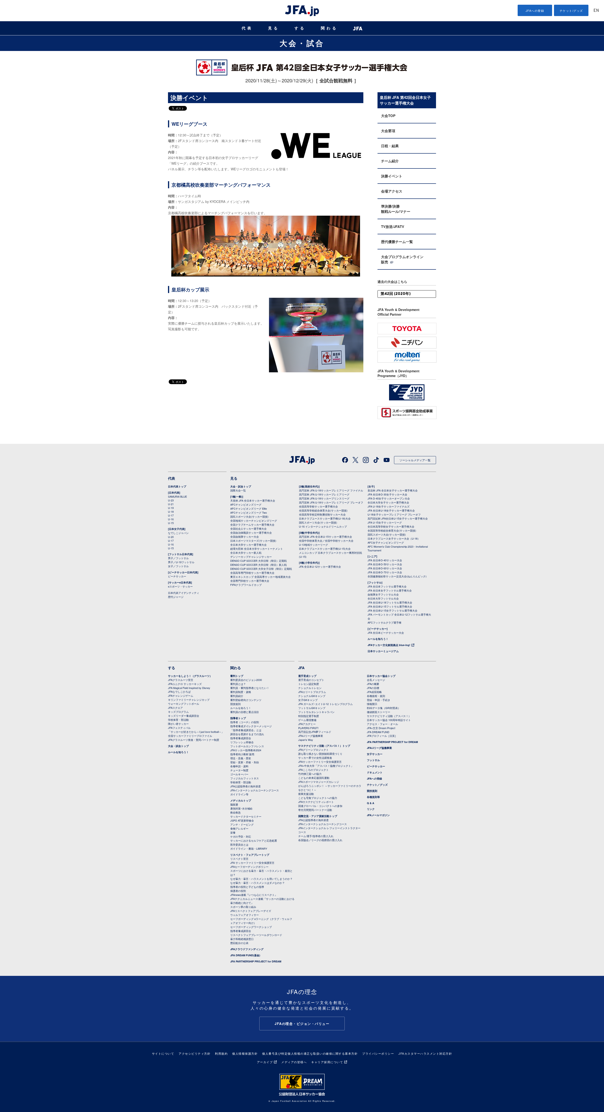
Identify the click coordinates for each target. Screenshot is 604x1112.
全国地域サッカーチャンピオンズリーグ (253, 520)
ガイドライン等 (239, 794)
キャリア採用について (327, 1062)
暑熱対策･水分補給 (241, 808)
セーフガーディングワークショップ (251, 927)
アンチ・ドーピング (242, 824)
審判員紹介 (236, 696)
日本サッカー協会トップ (381, 676)
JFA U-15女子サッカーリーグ (385, 522)
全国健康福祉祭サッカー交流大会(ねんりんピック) (397, 576)
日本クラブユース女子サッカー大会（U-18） (394, 538)
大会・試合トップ (240, 486)
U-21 (171, 504)
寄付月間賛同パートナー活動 (315, 810)
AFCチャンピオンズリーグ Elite (248, 508)
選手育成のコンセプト (311, 680)
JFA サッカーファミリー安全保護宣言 (252, 862)
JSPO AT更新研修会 (242, 820)
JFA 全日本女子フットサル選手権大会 (390, 590)
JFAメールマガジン (378, 815)
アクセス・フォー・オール (382, 724)
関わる (329, 28)
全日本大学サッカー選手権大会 (248, 544)
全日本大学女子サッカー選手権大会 (388, 502)
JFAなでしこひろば (179, 691)
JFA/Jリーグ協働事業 (310, 736)
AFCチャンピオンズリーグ (245, 504)
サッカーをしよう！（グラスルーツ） (190, 676)
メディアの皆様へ (294, 1062)
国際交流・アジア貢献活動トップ (317, 816)
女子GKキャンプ (308, 700)
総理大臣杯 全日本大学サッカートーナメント (256, 548)
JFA (301, 667)
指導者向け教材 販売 (242, 754)
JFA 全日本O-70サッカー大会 (385, 572)
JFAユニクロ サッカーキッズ (185, 684)
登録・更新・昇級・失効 (244, 762)
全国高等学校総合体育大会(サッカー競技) (323, 510)
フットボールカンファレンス (247, 746)
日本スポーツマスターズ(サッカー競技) (253, 540)
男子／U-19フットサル (181, 562)
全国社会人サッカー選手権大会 (248, 528)
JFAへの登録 (535, 10)
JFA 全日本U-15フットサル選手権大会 (390, 606)
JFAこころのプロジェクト (313, 770)
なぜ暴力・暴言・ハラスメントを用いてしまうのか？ (261, 879)
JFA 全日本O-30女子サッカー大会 (387, 494)
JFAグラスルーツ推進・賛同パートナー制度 (193, 740)
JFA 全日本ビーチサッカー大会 (386, 632)
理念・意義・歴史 (240, 758)
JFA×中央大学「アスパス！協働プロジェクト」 (325, 766)
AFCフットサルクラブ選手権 (384, 622)
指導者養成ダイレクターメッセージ (251, 726)
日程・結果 (390, 145)
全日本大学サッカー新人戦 (245, 552)
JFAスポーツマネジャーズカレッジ (318, 782)
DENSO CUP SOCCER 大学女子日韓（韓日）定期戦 (261, 569)
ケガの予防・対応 (240, 836)
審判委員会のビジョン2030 (246, 680)
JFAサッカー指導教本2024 (245, 750)
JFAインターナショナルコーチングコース (254, 790)
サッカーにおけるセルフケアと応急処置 (253, 840)
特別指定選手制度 (308, 716)
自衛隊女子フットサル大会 (383, 594)
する (300, 28)
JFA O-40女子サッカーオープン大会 (389, 498)
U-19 (171, 508)
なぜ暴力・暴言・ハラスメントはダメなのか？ (257, 883)
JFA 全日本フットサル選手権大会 (387, 586)
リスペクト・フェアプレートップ (249, 854)
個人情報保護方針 (245, 1053)
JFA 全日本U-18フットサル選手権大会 (390, 602)
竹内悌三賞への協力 (310, 774)
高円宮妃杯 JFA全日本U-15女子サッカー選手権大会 (398, 518)
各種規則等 (373, 797)
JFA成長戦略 (374, 692)
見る (273, 28)
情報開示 (372, 704)
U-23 (171, 500)
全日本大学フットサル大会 (383, 598)
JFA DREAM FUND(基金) (245, 955)
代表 (247, 28)
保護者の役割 (238, 891)
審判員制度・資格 (240, 692)
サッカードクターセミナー (245, 816)
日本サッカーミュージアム (383, 651)
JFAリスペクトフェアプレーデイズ (250, 911)
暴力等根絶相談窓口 (242, 939)
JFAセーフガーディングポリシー (249, 867)
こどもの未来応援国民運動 (313, 778)
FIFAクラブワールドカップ (246, 585)
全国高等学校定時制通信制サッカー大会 (322, 514)
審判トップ (236, 676)
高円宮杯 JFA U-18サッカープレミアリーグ (324, 494)
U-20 (171, 537)
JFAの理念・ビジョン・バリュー (302, 1023)
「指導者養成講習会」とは (245, 730)
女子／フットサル (178, 566)
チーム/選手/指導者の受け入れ (315, 836)
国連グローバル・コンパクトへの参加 (320, 806)
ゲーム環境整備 (307, 720)
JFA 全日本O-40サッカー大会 (385, 560)
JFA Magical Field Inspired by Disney (189, 688)
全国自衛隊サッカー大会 (244, 536)
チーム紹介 (390, 161)
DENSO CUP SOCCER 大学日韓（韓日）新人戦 (258, 564)
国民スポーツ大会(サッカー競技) (249, 516)
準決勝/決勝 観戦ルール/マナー (395, 209)
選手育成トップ (307, 676)
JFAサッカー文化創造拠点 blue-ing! (389, 645)
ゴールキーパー (239, 774)
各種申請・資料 (239, 766)
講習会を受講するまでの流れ (247, 734)
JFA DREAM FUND (378, 732)
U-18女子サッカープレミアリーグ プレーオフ (394, 514)
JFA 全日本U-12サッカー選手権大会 (320, 566)
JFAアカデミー (307, 724)
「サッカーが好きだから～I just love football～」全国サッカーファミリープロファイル (196, 734)
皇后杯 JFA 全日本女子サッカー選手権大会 (393, 490)
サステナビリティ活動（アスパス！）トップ (324, 745)
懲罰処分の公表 (239, 943)
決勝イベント (391, 176)
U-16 (171, 519)
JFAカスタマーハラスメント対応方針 (425, 1053)
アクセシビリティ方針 (194, 1053)
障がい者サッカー (178, 724)
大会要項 (388, 130)
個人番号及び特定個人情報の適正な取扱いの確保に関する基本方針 (310, 1053)
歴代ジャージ (176, 597)
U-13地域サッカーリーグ (313, 544)
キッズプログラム (178, 711)
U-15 (171, 523)
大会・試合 (302, 43)
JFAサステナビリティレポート (316, 802)
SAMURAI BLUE (177, 496)
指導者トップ (238, 718)
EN (596, 10)
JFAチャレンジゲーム (180, 695)
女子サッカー (374, 754)
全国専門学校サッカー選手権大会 (249, 581)
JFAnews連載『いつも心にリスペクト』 (253, 895)
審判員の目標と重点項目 (244, 712)
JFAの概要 (373, 684)
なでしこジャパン (178, 533)
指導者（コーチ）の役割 (244, 722)
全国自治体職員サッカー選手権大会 (251, 532)
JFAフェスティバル (179, 728)
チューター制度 (239, 770)
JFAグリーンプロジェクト (313, 749)
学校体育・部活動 (178, 720)
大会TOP (388, 115)
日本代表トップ (177, 486)
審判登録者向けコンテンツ (245, 700)
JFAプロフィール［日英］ (382, 736)
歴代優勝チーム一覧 (397, 241)
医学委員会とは (239, 844)
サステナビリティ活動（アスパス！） (389, 716)
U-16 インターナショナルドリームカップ (323, 526)
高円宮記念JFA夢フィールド (314, 732)
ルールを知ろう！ (378, 639)
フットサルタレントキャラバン (316, 712)
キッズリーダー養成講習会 (183, 716)
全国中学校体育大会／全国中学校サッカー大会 (326, 540)
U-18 (171, 511)
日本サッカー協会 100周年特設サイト (389, 720)
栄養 (232, 832)
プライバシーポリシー (378, 1053)
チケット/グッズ (571, 10)
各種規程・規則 (376, 696)
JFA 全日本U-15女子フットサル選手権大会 (392, 610)
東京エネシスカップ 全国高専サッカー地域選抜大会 (260, 577)
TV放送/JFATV (392, 226)
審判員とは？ (238, 684)
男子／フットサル (178, 558)
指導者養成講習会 (240, 738)
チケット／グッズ (377, 784)
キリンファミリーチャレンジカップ (189, 699)
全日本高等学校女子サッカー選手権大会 (391, 526)
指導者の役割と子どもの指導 (247, 887)
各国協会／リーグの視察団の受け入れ (320, 840)
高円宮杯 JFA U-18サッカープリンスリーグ (324, 498)
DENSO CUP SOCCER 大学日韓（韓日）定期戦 (258, 560)
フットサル (373, 760)
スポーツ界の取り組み (243, 907)
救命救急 (235, 812)
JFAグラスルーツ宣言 (180, 680)
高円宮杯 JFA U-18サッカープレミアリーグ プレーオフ (331, 502)
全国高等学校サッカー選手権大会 (318, 506)
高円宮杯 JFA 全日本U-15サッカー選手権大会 (325, 536)
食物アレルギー (239, 828)
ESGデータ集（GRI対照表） (383, 708)
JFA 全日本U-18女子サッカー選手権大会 (391, 510)
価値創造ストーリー (378, 712)
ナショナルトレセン (310, 688)
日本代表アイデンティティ (183, 593)
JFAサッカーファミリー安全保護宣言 (320, 762)
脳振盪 (234, 804)
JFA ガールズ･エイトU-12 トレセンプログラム (325, 704)
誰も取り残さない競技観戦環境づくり (320, 753)
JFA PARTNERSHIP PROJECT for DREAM (255, 961)
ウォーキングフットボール (183, 703)
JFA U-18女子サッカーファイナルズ (389, 506)
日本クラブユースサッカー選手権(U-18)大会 (325, 518)
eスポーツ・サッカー (180, 586)
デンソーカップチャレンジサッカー (251, 556)
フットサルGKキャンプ (311, 708)
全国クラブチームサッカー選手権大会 (252, 524)
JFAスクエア (175, 707)
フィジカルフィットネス (244, 778)
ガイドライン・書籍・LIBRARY (248, 848)
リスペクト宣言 (239, 858)
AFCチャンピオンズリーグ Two (248, 512)
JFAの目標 (373, 688)
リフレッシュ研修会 (242, 742)
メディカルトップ (240, 800)
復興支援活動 (306, 794)
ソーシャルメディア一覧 (415, 460)
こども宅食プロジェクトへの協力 (317, 798)
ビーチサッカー (177, 576)
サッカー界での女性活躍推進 (315, 758)
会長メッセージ (376, 680)
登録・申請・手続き (378, 700)
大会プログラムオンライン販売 (402, 259)
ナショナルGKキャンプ (311, 696)
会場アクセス (391, 191)
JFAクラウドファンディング (247, 949)
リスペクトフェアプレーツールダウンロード (256, 935)
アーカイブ (265, 1062)
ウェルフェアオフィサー (244, 915)
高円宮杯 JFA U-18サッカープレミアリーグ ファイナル (331, 490)
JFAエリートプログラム (312, 692)
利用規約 (221, 1053)
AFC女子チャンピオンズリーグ (386, 542)
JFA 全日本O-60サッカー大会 (385, 568)
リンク (371, 809)
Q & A (370, 803)
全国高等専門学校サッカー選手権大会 (252, 573)
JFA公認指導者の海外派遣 (245, 786)
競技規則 (235, 704)
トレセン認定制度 (308, 684)
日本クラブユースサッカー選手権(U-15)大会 (325, 548)
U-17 (171, 515)
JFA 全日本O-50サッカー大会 (385, 564)
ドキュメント (374, 772)
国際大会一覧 (238, 490)
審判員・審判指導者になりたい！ (249, 688)
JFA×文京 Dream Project (381, 728)
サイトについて (163, 1053)
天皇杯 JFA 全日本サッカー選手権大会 (252, 500)
